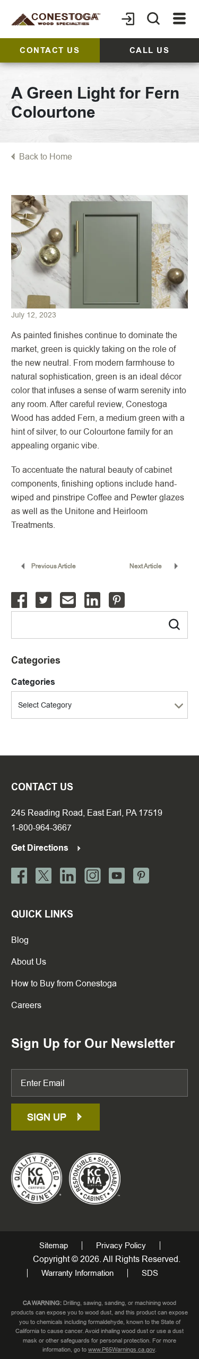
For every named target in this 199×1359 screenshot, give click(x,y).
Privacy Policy (121, 1245)
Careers (26, 1005)
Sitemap (53, 1245)
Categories (33, 682)
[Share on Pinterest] (117, 600)
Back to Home (45, 157)
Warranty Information (77, 1273)
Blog (20, 940)
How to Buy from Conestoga (64, 983)
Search (168, 622)
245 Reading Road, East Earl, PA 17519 (86, 813)
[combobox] (99, 705)
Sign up (48, 1117)
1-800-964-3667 (41, 828)
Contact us (50, 50)
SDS (150, 1273)
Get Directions (41, 848)
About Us (28, 962)
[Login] (128, 19)
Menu (179, 19)
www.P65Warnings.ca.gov (121, 1350)
